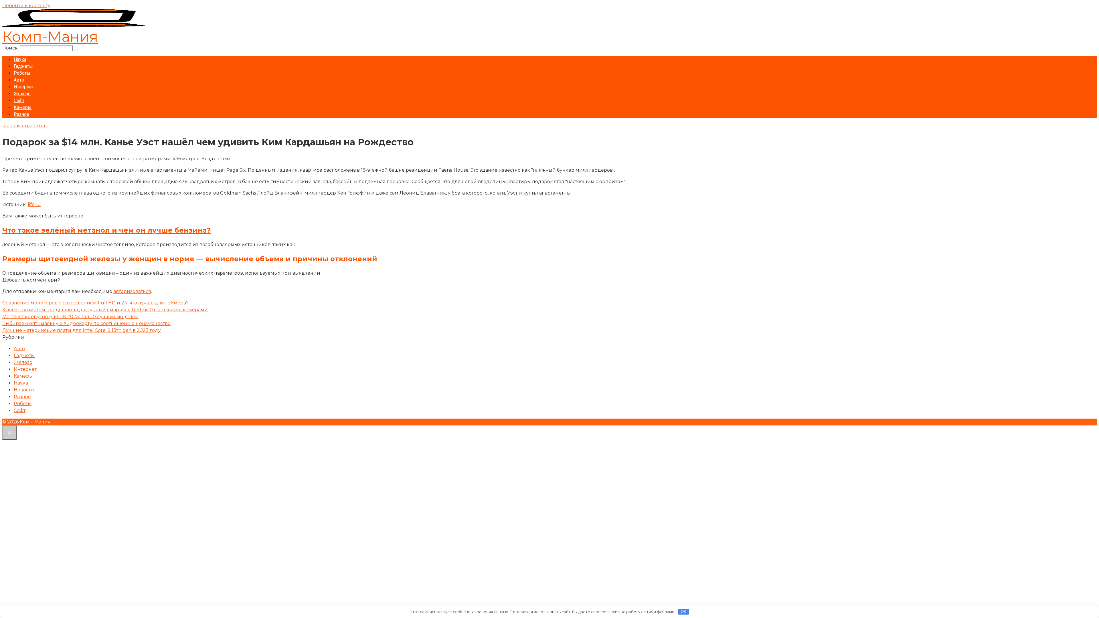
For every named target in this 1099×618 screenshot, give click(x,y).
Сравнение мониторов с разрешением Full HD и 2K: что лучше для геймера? (95, 303)
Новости (24, 390)
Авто (19, 80)
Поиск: (11, 48)
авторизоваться (132, 291)
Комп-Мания (50, 36)
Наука (20, 59)
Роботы (22, 73)
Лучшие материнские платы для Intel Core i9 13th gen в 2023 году (81, 330)
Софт (19, 100)
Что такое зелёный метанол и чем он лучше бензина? (106, 230)
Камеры (22, 107)
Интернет (24, 87)
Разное (21, 114)
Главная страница (23, 125)
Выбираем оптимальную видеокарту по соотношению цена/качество (86, 323)
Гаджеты (23, 66)
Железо (22, 93)
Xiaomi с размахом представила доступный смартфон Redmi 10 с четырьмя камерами (105, 309)
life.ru (34, 204)
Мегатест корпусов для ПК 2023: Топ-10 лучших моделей (70, 316)
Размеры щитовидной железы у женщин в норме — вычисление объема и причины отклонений (189, 259)
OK (683, 611)
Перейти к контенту (26, 5)
